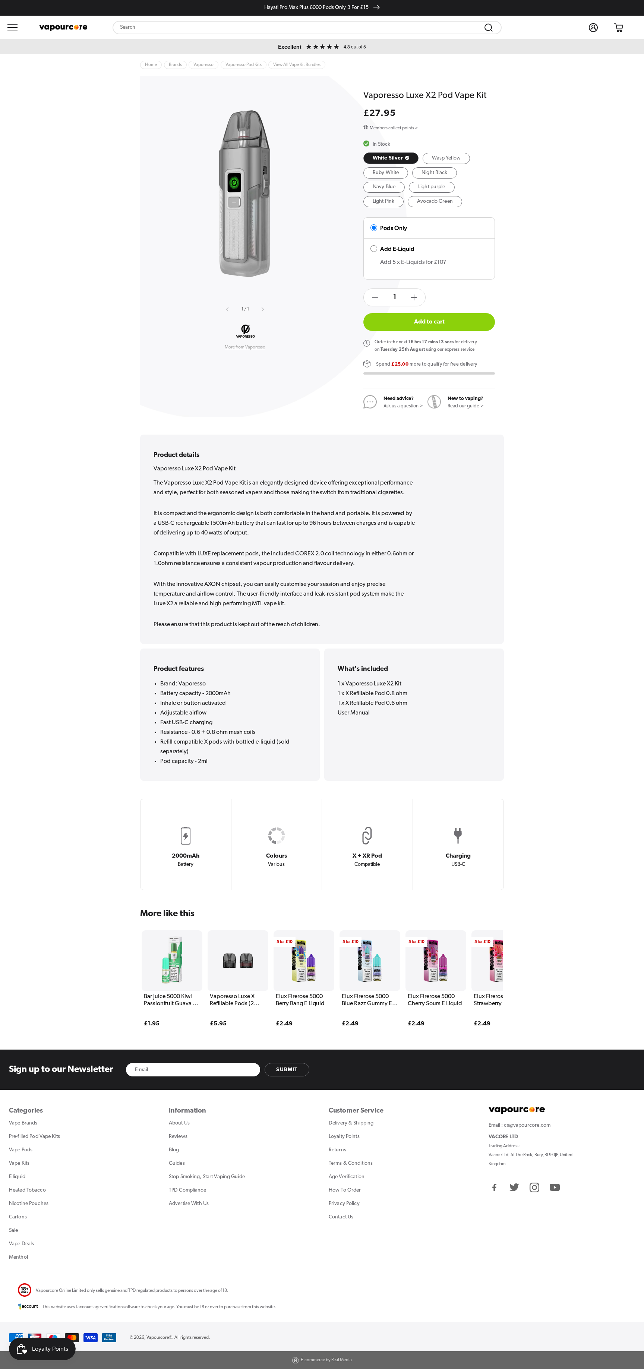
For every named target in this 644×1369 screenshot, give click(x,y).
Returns (337, 1150)
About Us (179, 1123)
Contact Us (341, 1217)
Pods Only (393, 227)
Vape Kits (19, 1163)
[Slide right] (262, 309)
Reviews (178, 1136)
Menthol (18, 1257)
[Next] (482, 967)
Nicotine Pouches (28, 1203)
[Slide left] (228, 309)
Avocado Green (435, 201)
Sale (13, 1230)
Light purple (431, 187)
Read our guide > (466, 406)
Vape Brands (23, 1123)
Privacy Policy (344, 1203)
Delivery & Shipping (351, 1123)
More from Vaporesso (245, 347)
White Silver (388, 158)
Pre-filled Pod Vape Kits (34, 1136)
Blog (174, 1150)
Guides (177, 1163)
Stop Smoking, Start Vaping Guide (207, 1177)
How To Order (345, 1190)
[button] (13, 28)
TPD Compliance (187, 1190)
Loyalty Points (344, 1136)
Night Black (434, 173)
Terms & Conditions (351, 1163)
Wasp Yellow (446, 158)
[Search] (488, 27)
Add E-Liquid (397, 248)
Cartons (18, 1217)
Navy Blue (384, 187)
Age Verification (346, 1177)
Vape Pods (20, 1150)
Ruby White (386, 173)
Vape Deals (21, 1244)
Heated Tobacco (27, 1190)
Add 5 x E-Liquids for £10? (413, 262)
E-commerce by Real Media (326, 1360)
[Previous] (161, 967)
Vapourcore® (159, 1337)
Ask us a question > (403, 406)
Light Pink (383, 201)
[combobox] (307, 27)
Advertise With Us (189, 1203)
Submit (286, 1070)
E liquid (17, 1177)
